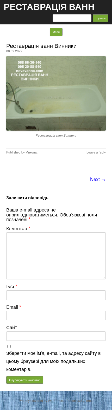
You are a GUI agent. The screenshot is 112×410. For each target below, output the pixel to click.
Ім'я (11, 286)
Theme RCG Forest (79, 400)
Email (13, 306)
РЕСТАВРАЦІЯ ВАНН (49, 6)
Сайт (11, 327)
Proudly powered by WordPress (41, 400)
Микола (31, 152)
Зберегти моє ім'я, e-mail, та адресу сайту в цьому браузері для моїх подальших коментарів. (53, 360)
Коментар (18, 228)
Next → (98, 179)
